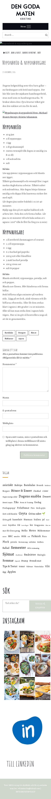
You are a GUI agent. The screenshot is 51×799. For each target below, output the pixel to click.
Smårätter (30, 554)
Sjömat (8, 554)
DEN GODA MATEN (25, 9)
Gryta (23, 513)
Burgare (22, 332)
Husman (28, 519)
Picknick (36, 536)
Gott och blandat (10, 513)
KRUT (5, 525)
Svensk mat (35, 560)
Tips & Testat (10, 566)
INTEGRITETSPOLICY (25, 792)
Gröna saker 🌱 (37, 513)
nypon (21, 338)
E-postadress (9, 410)
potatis (13, 541)
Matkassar (9, 338)
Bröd (39, 52)
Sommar (8, 560)
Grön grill (7, 519)
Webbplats (8, 423)
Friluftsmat (23, 507)
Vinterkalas (39, 566)
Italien (37, 519)
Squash (17, 561)
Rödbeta (40, 542)
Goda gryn (40, 508)
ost (29, 536)
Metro (32, 530)
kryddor (12, 525)
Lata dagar (24, 525)
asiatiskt (8, 485)
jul (43, 519)
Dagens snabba (30, 496)
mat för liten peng (11, 530)
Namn (6, 397)
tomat (22, 566)
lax (31, 525)
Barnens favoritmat (29, 52)
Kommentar (10, 364)
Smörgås (41, 554)
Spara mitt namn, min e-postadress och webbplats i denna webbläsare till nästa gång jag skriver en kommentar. (26, 440)
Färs (33, 508)
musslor (17, 536)
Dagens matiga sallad (10, 497)
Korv (47, 520)
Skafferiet (19, 555)
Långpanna (39, 525)
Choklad (37, 491)
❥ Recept (6, 52)
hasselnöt (17, 519)
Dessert (47, 496)
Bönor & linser (21, 490)
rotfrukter (32, 542)
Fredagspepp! (9, 507)
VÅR (47, 566)
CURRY (45, 491)
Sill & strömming (33, 548)
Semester (18, 547)
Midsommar (43, 530)
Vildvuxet (29, 566)
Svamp (24, 560)
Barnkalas (9, 332)
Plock (6, 541)
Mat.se (33, 332)
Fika (16, 502)
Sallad (6, 548)
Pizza (44, 536)
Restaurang (23, 542)
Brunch (40, 485)
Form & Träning (26, 502)
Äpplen (12, 572)
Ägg (4, 571)
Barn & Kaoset (16, 52)
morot (5, 536)
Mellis (24, 530)
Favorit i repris (8, 502)
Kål (18, 525)
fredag (37, 502)
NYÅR (23, 536)
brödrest (47, 485)
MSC (10, 536)
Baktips (18, 485)
